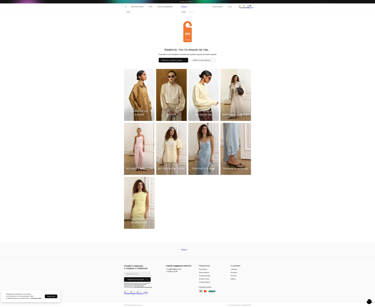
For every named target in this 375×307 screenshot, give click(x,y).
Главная (184, 12)
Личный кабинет (204, 272)
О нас (230, 7)
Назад (128, 12)
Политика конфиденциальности (133, 305)
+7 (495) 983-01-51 (173, 269)
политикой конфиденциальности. (143, 287)
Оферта (233, 279)
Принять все (51, 296)
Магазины (234, 272)
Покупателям (217, 7)
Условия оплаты (204, 279)
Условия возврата (204, 282)
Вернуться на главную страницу (172, 60)
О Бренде (234, 269)
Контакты (234, 275)
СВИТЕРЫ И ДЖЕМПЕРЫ (165, 7)
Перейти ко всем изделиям (201, 60)
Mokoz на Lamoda (186, 1)
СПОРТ (150, 7)
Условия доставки (204, 275)
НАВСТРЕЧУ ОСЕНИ (137, 7)
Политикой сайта (36, 298)
